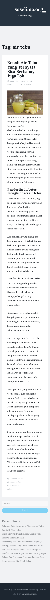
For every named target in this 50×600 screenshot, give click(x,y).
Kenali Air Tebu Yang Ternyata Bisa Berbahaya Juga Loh (22, 69)
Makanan (27, 85)
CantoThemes (29, 593)
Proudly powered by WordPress (20, 589)
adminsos (11, 85)
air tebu (14, 479)
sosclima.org (29, 9)
